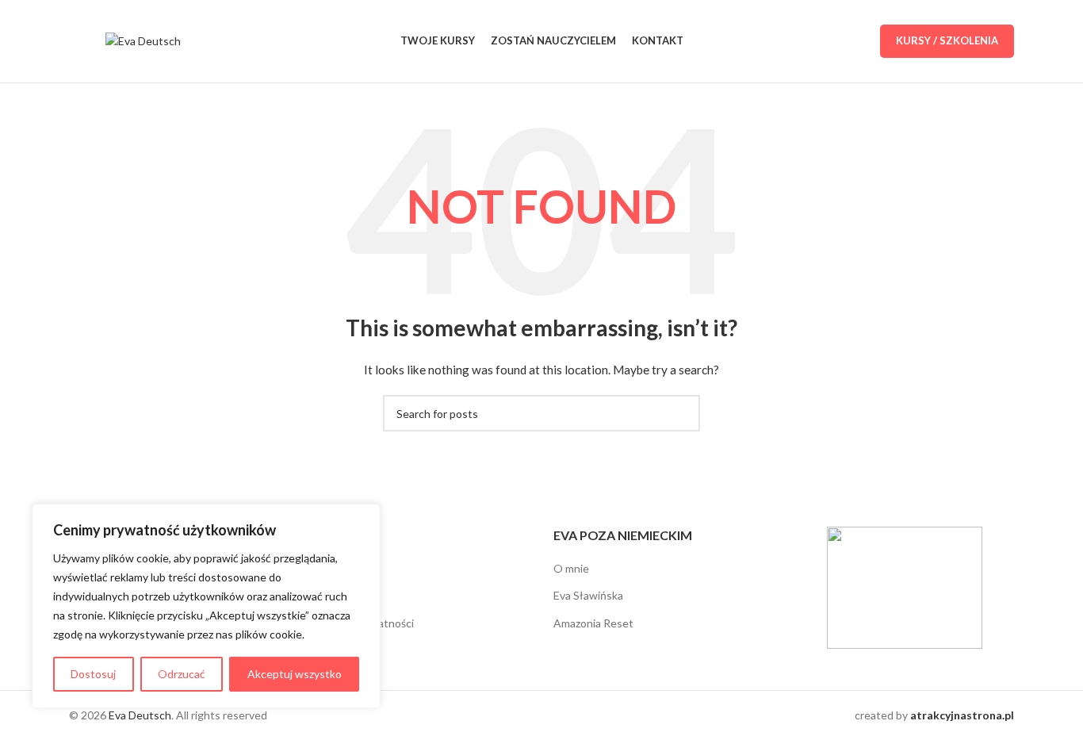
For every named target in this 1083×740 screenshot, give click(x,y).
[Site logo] (143, 40)
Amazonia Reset (593, 623)
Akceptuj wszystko (294, 674)
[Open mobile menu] (75, 41)
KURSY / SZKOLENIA (947, 40)
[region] (206, 606)
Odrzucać (181, 674)
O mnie (571, 568)
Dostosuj (93, 674)
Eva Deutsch (140, 715)
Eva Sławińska (588, 595)
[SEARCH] (682, 413)
